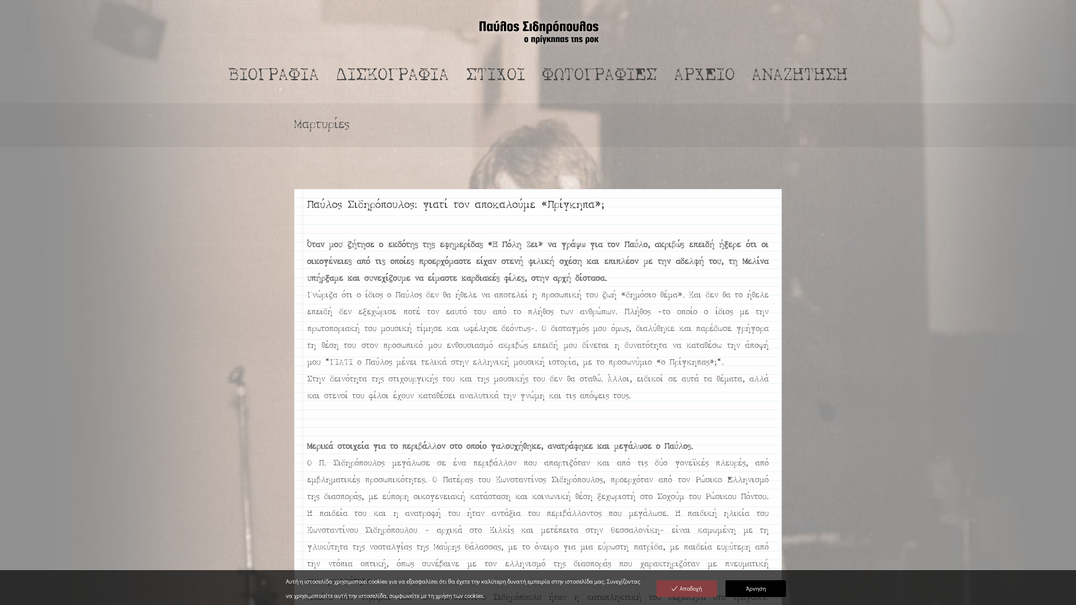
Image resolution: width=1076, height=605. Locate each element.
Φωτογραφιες (599, 76)
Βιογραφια (273, 76)
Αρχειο (704, 76)
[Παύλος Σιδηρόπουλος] (538, 31)
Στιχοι (495, 76)
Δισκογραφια (392, 76)
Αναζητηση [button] (800, 76)
